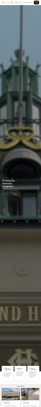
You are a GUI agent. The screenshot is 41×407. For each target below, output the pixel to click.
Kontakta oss (36, 2)
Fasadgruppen (30, 2)
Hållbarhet (17, 2)
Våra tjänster (12, 2)
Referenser (24, 2)
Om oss (20, 2)
